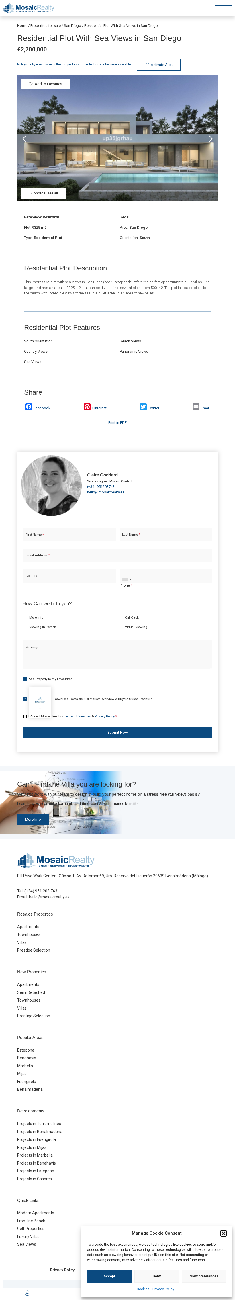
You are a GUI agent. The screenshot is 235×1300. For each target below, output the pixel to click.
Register (133, 749)
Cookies (143, 1289)
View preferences (204, 1276)
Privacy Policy (163, 1289)
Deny (157, 1276)
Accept (109, 1276)
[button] (223, 1233)
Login (100, 749)
